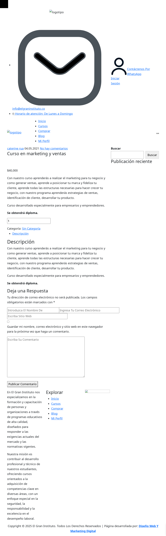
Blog (41, 136)
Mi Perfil (44, 141)
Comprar (44, 131)
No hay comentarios (54, 148)
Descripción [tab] (20, 233)
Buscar (116, 148)
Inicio (42, 121)
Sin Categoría (31, 228)
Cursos (43, 126)
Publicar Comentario (22, 384)
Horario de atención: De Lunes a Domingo (43, 114)
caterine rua (15, 148)
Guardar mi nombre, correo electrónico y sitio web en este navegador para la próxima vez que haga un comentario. (55, 329)
